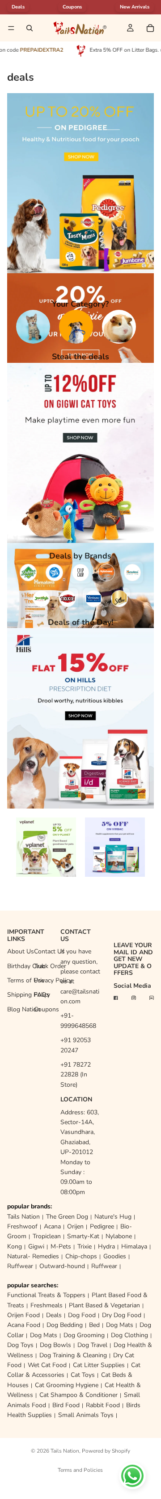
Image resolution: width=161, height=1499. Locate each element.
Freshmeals (46, 1305)
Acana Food (23, 1325)
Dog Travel (92, 1345)
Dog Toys (20, 1345)
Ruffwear (20, 1266)
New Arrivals (134, 7)
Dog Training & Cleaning (73, 1355)
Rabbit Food (103, 1405)
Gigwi (36, 1246)
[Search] (29, 28)
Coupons (72, 7)
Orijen (75, 1226)
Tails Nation (23, 1216)
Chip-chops (81, 1256)
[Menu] (11, 28)
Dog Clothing (129, 1335)
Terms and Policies (80, 1470)
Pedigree (102, 1226)
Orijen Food (23, 1315)
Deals (54, 1315)
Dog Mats (119, 1325)
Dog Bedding (65, 1325)
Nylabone (119, 1236)
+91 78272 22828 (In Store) (75, 1074)
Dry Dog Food (121, 1315)
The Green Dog (67, 1216)
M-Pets (61, 1246)
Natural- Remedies (33, 1256)
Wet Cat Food (47, 1365)
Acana (52, 1226)
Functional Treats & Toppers (46, 1295)
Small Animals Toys (86, 1415)
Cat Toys (83, 1375)
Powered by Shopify (106, 1450)
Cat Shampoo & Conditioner (78, 1395)
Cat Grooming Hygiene (66, 1385)
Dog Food (82, 1315)
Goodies (114, 1256)
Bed (94, 1325)
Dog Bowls (55, 1345)
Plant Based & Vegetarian (104, 1305)
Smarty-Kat (83, 1236)
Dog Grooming (84, 1335)
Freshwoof (22, 1226)
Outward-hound (62, 1266)
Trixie (84, 1246)
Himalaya (134, 1246)
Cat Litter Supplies (99, 1365)
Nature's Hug (112, 1216)
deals (18, 7)
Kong (14, 1246)
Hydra (106, 1246)
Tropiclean (47, 1236)
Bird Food (66, 1405)
